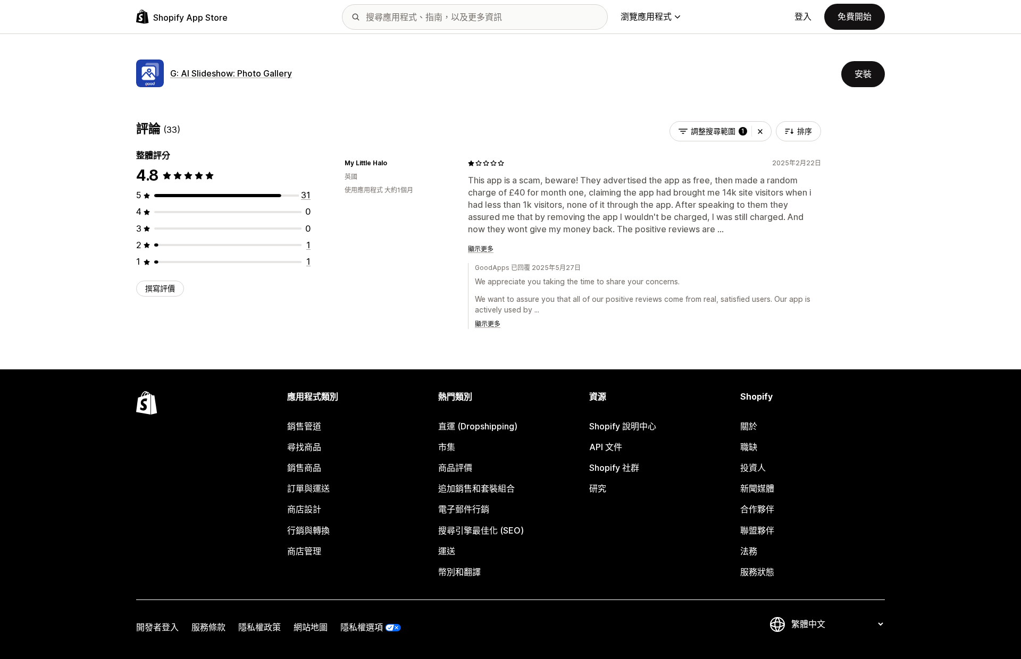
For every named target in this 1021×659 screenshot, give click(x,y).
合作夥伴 (757, 509)
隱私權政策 (259, 627)
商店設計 (304, 509)
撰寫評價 (160, 288)
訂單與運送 (308, 488)
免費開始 (855, 16)
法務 (748, 551)
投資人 (753, 467)
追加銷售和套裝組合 (476, 488)
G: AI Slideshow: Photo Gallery (231, 73)
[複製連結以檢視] (393, 163)
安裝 (863, 74)
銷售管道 (304, 426)
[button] (760, 131)
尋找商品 (304, 447)
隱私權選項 (361, 627)
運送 (446, 551)
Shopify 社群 (614, 467)
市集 (446, 447)
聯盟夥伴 (757, 530)
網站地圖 (311, 627)
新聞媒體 (757, 488)
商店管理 (304, 551)
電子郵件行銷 (463, 509)
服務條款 (208, 627)
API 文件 (605, 447)
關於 (748, 426)
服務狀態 (757, 572)
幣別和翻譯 (459, 572)
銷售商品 (304, 467)
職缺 (748, 447)
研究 (597, 488)
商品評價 (455, 467)
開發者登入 (157, 627)
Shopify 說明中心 (622, 426)
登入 (802, 16)
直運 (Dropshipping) (477, 426)
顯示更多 (480, 249)
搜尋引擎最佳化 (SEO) (481, 530)
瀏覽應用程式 (646, 16)
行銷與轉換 (308, 530)
